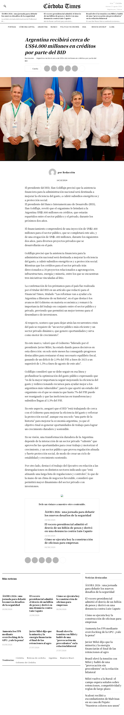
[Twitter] (54, 68)
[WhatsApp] (68, 68)
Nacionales (29, 58)
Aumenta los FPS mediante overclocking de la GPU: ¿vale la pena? (13, 636)
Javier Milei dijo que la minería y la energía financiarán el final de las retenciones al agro (40, 637)
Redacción (69, 172)
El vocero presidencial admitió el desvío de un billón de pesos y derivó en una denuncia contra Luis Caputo (62, 16)
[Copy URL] (75, 68)
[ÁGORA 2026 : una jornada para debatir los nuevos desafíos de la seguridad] (35, 515)
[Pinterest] (61, 68)
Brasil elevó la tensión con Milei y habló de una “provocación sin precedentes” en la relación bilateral (104, 16)
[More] (82, 68)
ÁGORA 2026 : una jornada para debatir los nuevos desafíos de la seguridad (19, 14)
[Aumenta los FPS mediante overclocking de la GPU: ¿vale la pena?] (14, 624)
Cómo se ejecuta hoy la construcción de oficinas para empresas (69, 541)
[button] (5, 6)
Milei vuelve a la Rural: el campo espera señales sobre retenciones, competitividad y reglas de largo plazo (103, 684)
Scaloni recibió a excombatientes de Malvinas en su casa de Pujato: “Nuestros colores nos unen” (102, 700)
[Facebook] (47, 68)
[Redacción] (53, 172)
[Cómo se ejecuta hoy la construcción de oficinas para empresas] (35, 543)
